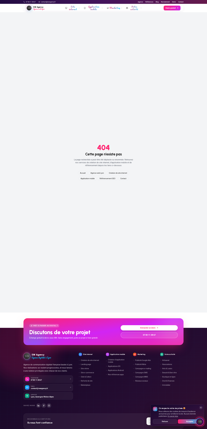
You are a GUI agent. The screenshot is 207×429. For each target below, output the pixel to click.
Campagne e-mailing (143, 368)
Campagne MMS (141, 377)
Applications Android (116, 370)
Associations (167, 364)
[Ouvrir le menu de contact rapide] (200, 422)
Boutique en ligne (168, 377)
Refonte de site (86, 381)
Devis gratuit (171, 8)
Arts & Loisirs (167, 368)
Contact (181, 2)
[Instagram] (49, 405)
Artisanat (165, 360)
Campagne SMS (141, 373)
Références (149, 2)
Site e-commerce (87, 373)
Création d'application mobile (116, 361)
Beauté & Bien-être (169, 373)
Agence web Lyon (97, 173)
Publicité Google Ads (143, 360)
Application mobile (88, 178)
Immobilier (166, 385)
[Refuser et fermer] (201, 407)
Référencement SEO (107, 178)
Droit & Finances (168, 381)
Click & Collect (86, 377)
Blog (157, 2)
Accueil (83, 173)
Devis (174, 2)
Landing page (86, 364)
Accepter (189, 421)
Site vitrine (85, 368)
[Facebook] (44, 405)
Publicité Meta (140, 364)
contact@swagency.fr (48, 2)
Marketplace (85, 385)
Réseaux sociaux (141, 381)
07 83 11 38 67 (31, 2)
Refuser (165, 421)
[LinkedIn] (38, 405)
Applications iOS (114, 366)
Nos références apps (116, 374)
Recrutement (165, 2)
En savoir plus (173, 416)
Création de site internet (118, 173)
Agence (140, 2)
